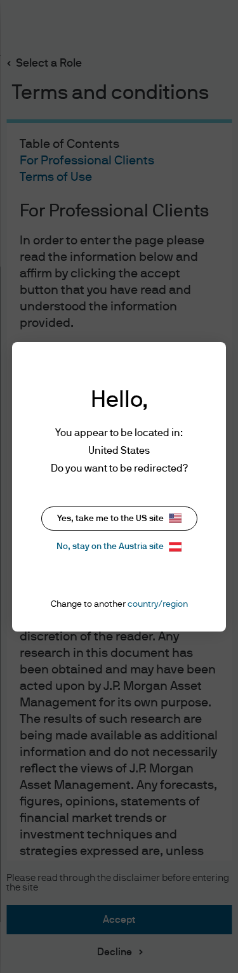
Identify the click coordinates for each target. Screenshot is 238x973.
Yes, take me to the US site (110, 518)
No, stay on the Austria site (110, 546)
